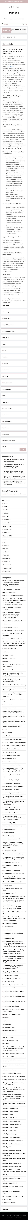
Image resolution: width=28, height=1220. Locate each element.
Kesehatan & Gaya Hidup (9, 823)
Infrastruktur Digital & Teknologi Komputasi (14, 742)
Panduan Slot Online (8, 938)
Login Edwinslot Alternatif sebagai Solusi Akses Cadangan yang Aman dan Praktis (13, 1)
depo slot (5, 363)
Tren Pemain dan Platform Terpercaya (13, 1196)
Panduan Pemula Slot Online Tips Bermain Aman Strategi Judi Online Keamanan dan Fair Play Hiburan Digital (14, 918)
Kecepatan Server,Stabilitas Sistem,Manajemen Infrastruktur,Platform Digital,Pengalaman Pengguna (13, 817)
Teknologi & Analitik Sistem (10, 1108)
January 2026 (6, 523)
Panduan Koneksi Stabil (9, 893)
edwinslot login (7, 661)
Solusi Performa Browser (9, 1070)
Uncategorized (7, 1199)
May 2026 (5, 510)
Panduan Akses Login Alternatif (11, 862)
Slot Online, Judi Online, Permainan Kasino (14, 1057)
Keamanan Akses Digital (9, 758)
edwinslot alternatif (8, 655)
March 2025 (6, 555)
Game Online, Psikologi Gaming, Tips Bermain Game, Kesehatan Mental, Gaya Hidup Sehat (13, 694)
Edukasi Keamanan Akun (9, 648)
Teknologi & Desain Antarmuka (11, 1111)
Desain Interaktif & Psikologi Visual (12, 638)
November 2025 (7, 529)
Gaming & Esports (8, 704)
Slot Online (6, 1043)
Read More (5, 305)
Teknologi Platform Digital (10, 1183)
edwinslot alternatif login (9, 658)
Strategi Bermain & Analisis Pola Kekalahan (14, 1079)
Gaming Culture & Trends (9, 708)
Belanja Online (7, 624)
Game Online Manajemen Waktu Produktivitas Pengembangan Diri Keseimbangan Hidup (11, 679)
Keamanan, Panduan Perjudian (11, 813)
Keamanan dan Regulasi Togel (11, 780)
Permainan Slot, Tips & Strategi (11, 1006)
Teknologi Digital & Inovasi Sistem (12, 1150)
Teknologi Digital (7, 1147)
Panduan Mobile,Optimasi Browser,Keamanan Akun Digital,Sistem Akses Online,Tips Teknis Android (13, 906)
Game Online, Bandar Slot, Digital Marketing (14, 685)
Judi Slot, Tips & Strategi (9, 752)
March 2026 (6, 516)
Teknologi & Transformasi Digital (11, 1137)
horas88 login (6, 736)
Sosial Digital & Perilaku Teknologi (12, 1073)
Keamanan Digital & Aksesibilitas (11, 783)
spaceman (6, 434)
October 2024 (6, 571)
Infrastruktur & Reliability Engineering (12, 739)
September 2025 (7, 536)
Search (4, 447)
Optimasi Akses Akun (8, 836)
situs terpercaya (7, 408)
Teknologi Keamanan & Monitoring (12, 1163)
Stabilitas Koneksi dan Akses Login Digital (14, 1076)
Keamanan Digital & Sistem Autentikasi (13, 786)
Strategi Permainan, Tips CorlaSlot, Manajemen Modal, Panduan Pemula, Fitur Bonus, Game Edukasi (14, 1089)
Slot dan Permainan (8, 1037)
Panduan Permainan (8, 926)
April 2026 (5, 513)
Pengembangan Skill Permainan (11, 972)
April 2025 (5, 552)
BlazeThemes (17, 1217)
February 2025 (6, 558)
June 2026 (5, 506)
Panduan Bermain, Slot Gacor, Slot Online (13, 873)
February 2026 (6, 519)
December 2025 (7, 526)
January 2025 (6, 561)
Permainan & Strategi (8, 981)
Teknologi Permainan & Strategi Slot (12, 1175)
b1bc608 (6, 56)
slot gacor (5, 337)
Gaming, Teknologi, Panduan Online (12, 726)
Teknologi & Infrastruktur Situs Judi (12, 1124)
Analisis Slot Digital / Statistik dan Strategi (14, 621)
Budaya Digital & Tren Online (10, 627)
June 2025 (5, 545)
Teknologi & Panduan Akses (10, 1127)
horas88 (5, 729)
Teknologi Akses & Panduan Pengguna (13, 1140)
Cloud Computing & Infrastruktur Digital (13, 630)
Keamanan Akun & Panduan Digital (12, 765)
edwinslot (5, 652)
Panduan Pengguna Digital (10, 923)
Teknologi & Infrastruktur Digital (11, 1121)
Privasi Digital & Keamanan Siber (11, 1014)
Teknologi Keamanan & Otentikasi (12, 1166)
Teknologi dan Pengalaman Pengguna (13, 1143)
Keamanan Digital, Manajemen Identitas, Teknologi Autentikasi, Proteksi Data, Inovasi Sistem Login (13, 802)
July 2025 (5, 542)
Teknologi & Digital (8, 1114)
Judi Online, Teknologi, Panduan (11, 749)
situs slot (5, 1021)
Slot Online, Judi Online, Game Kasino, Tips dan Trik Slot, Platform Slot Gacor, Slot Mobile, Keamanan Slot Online (14, 1048)
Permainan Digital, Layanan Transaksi (13, 985)
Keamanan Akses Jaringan (10, 761)
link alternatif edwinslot (9, 829)
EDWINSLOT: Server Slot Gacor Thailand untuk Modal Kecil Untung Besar (12, 51)
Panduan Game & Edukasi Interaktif (12, 882)
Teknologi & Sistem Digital (10, 1131)
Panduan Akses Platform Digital (11, 870)
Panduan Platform (7, 930)
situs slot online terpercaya (10, 1030)
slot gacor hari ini (7, 382)
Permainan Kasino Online (9, 988)
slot (4, 344)
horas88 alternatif (7, 732)
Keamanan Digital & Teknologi (11, 789)
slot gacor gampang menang (10, 1040)
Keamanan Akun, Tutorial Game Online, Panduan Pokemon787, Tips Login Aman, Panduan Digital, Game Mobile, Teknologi (13, 770)
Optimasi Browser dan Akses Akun (12, 839)
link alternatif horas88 (9, 832)
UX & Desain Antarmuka (9, 1202)
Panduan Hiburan (7, 885)
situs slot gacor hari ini (9, 331)
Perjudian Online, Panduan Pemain (12, 978)
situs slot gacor (7, 389)
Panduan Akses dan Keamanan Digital (13, 854)
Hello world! (22, 494)
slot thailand (10, 66)
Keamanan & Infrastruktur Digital (11, 755)
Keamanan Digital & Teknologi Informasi (13, 793)
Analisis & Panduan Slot (9, 592)
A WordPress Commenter (10, 494)
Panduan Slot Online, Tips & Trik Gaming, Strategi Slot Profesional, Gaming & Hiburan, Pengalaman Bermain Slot (13, 951)
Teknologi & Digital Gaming (10, 1118)
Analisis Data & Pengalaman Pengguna (13, 595)
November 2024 (7, 568)
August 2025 (6, 539)
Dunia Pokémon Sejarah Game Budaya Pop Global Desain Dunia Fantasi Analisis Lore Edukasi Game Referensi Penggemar (14, 643)
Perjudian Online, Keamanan (10, 975)
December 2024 (7, 565)
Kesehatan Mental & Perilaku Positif (12, 826)
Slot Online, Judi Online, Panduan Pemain (13, 1053)
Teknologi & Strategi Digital (10, 1134)
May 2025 (5, 548)
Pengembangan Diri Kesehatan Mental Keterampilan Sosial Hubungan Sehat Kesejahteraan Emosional (13, 966)
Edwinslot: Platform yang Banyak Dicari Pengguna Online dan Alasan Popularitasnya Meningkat (14, 466)
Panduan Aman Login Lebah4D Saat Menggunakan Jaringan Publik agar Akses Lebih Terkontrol (14, 482)
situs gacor (6, 1017)
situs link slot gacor (8, 325)
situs (4, 350)
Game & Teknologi (8, 670)
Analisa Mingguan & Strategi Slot (11, 589)
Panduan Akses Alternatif (9, 850)
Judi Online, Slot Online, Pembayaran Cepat (14, 745)
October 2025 (6, 532)
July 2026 (5, 503)
